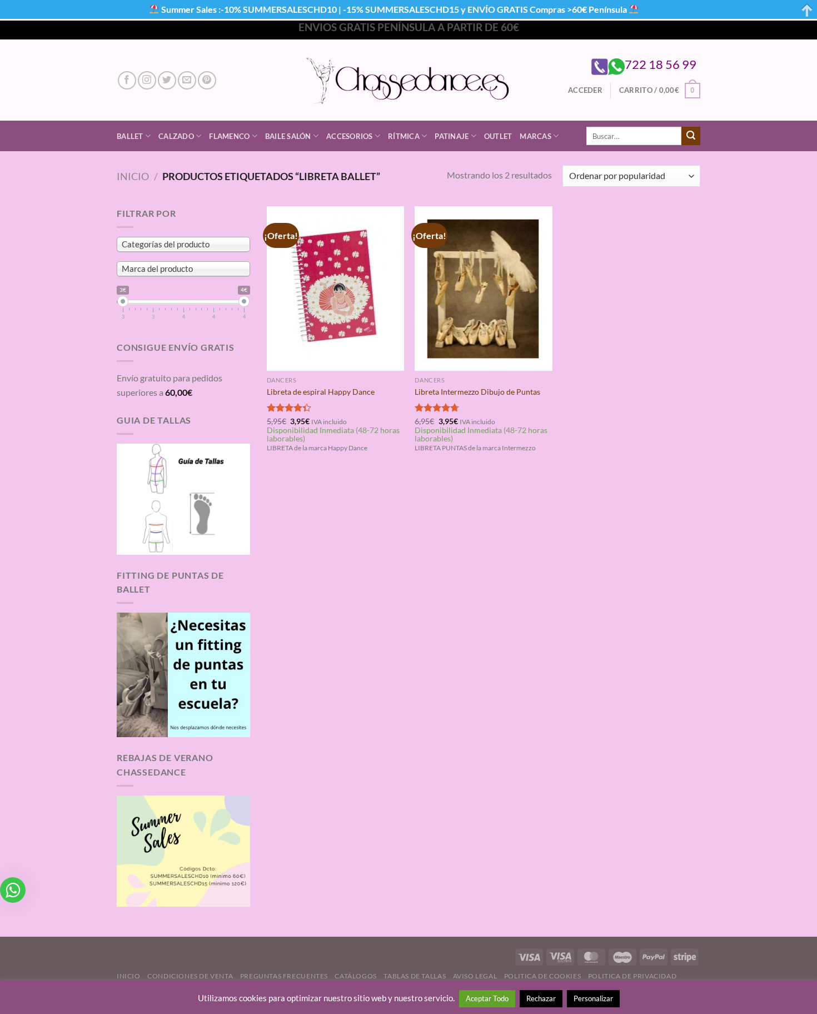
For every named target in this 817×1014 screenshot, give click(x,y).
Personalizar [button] (593, 998)
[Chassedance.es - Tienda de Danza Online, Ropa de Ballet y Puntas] (408, 80)
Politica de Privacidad (632, 976)
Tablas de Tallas (414, 976)
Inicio (133, 176)
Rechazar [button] (541, 998)
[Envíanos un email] (187, 80)
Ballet (130, 136)
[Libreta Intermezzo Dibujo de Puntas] (483, 288)
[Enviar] (690, 136)
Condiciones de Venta (190, 976)
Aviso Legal (475, 976)
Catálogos (356, 976)
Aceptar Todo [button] (487, 998)
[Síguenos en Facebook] (127, 80)
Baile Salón (288, 136)
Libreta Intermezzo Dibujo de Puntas (477, 391)
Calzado (176, 136)
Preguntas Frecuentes (284, 976)
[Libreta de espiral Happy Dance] (335, 288)
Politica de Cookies (542, 976)
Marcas (535, 136)
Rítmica (404, 136)
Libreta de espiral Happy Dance (321, 391)
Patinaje (452, 136)
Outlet (498, 136)
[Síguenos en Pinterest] (207, 80)
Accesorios (349, 136)
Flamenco (229, 136)
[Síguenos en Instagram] (147, 80)
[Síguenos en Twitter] (167, 80)
